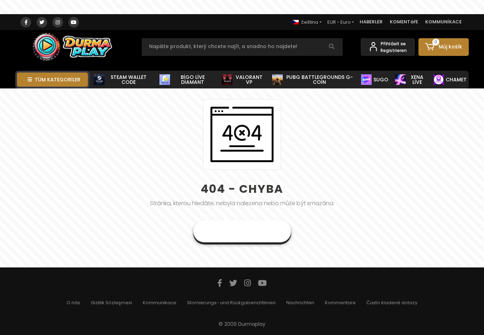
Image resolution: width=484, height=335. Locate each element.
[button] (443, 47)
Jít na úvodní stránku (242, 231)
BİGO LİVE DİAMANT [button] (193, 80)
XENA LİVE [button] (417, 80)
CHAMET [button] (456, 79)
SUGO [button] (380, 79)
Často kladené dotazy (391, 302)
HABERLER (371, 21)
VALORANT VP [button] (249, 80)
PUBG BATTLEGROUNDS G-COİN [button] (319, 80)
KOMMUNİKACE (443, 21)
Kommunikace (159, 302)
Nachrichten (300, 302)
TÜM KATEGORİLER (57, 79)
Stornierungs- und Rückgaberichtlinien (231, 302)
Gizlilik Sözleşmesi (111, 302)
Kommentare (340, 302)
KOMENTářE (404, 21)
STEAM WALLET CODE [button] (129, 80)
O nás (73, 302)
